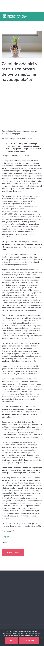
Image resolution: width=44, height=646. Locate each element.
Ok (11, 641)
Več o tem (29, 641)
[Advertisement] (22, 107)
